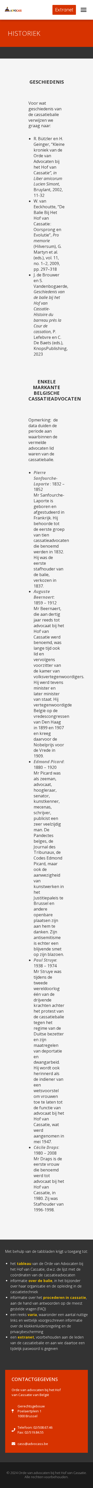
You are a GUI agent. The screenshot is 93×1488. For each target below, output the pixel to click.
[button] (64, 10)
